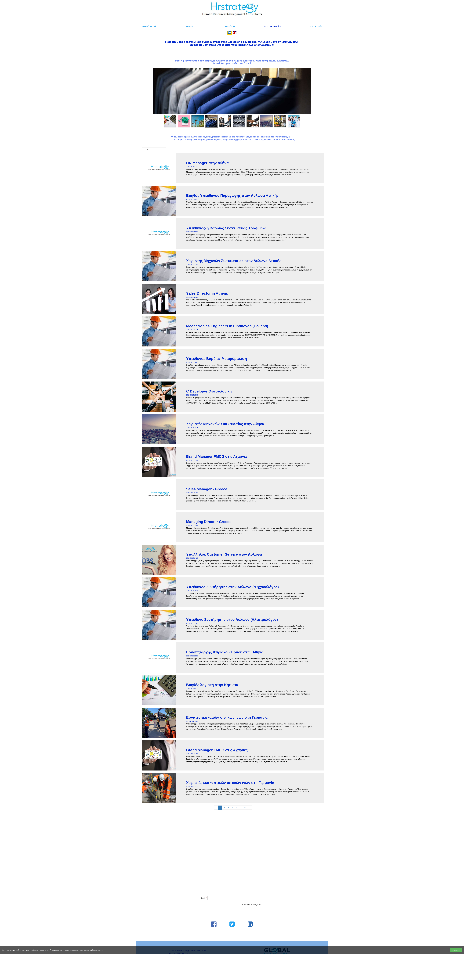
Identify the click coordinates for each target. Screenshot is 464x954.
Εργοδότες (191, 26)
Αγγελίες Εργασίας (272, 26)
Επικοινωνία (316, 26)
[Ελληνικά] (229, 33)
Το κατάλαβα (455, 950)
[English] (234, 33)
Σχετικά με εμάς (149, 26)
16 (245, 807)
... (240, 807)
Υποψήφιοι (230, 26)
